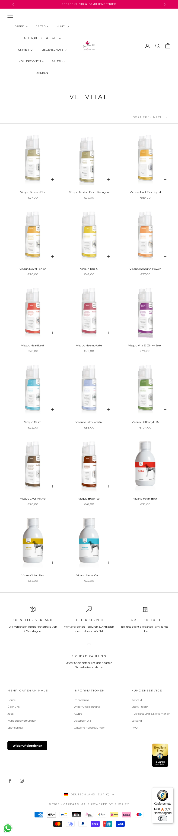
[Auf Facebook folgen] (9, 780)
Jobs (10, 713)
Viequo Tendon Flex (32, 192)
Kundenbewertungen (21, 720)
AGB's (78, 713)
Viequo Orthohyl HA (145, 422)
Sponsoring (15, 727)
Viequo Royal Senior (32, 269)
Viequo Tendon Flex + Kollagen (89, 192)
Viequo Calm (32, 422)
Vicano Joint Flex (33, 575)
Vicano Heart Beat (145, 498)
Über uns (13, 706)
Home (11, 700)
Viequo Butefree (88, 498)
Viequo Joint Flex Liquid (145, 192)
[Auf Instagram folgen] (21, 780)
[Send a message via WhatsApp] (7, 828)
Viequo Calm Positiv (89, 422)
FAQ (134, 727)
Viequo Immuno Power (145, 269)
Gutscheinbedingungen (89, 727)
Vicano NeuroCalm (89, 575)
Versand (136, 720)
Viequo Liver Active (32, 498)
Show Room (139, 706)
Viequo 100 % (89, 269)
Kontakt (136, 700)
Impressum (81, 700)
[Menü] (170, 790)
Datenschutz (82, 720)
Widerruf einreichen (27, 745)
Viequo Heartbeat (32, 345)
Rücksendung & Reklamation (151, 713)
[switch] (162, 818)
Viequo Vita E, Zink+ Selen (145, 345)
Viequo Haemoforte (89, 345)
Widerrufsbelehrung (87, 706)
